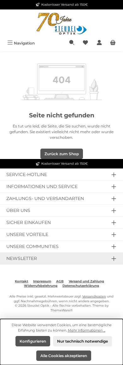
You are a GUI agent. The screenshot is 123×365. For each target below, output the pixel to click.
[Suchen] (72, 43)
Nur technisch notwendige (82, 341)
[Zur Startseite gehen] (61, 24)
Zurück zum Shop (61, 153)
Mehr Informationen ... (86, 330)
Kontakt (21, 281)
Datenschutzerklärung (80, 285)
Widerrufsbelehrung (40, 285)
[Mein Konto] (99, 43)
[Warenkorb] (113, 43)
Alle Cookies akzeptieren (63, 355)
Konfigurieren (33, 341)
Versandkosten (94, 296)
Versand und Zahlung (86, 281)
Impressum (42, 281)
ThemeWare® (61, 310)
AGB (60, 281)
